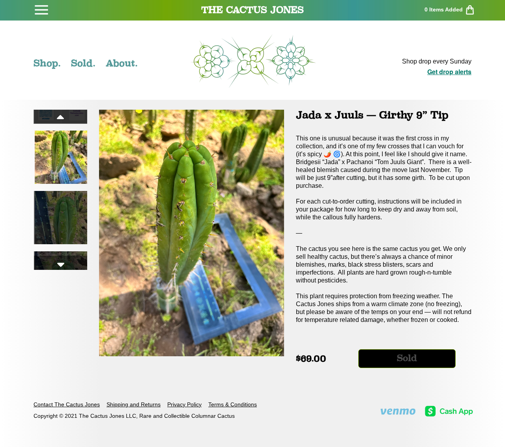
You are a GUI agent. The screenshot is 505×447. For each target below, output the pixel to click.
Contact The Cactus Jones (67, 404)
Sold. (83, 63)
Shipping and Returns (134, 404)
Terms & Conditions (232, 404)
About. (122, 63)
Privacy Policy (184, 404)
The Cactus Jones (252, 10)
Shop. (47, 63)
